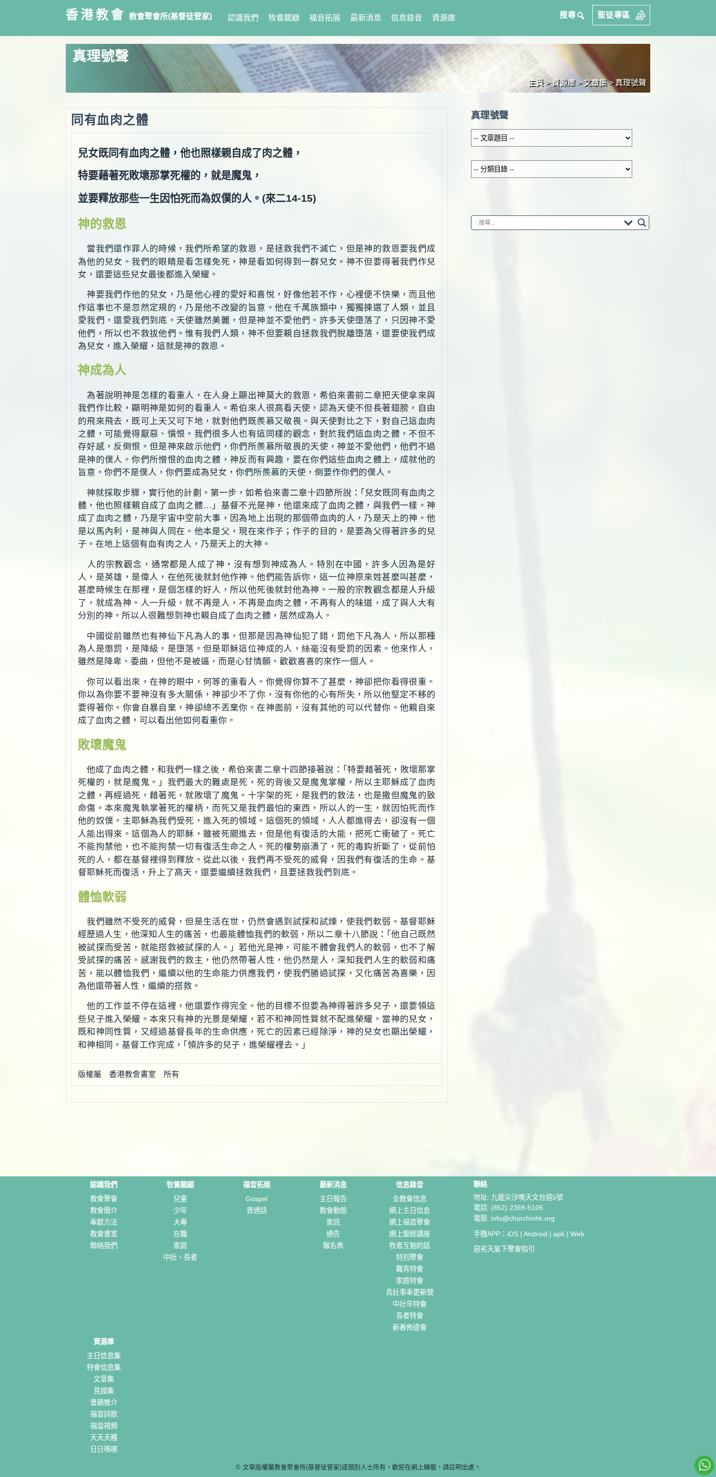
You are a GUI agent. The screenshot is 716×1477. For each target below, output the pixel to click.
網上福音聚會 (409, 1222)
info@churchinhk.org (523, 1218)
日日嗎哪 (103, 1449)
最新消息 (365, 18)
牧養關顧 (284, 18)
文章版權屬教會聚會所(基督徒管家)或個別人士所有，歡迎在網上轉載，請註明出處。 (362, 1467)
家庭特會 (409, 1281)
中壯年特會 (410, 1304)
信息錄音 (406, 18)
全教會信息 (410, 1199)
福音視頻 (103, 1426)
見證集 (104, 1391)
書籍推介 (103, 1402)
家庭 (180, 1245)
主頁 (536, 82)
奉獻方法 (103, 1222)
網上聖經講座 (409, 1234)
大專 (180, 1222)
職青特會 (409, 1269)
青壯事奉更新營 (409, 1292)
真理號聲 (630, 82)
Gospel (256, 1199)
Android (535, 1234)
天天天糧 (103, 1437)
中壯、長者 (180, 1257)
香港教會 (96, 14)
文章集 (104, 1379)
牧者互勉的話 (409, 1245)
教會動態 (333, 1210)
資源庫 (443, 18)
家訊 (333, 1222)
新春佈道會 (410, 1327)
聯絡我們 (103, 1245)
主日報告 (333, 1199)
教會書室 (103, 1234)
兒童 (180, 1199)
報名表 (333, 1245)
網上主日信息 (409, 1210)
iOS (512, 1234)
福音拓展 (324, 18)
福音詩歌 (103, 1414)
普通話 (256, 1210)
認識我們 (243, 18)
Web (577, 1234)
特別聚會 (409, 1257)
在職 (180, 1234)
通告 (333, 1234)
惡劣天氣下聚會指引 (504, 1249)
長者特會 (409, 1316)
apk (559, 1234)
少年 (180, 1210)
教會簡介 (103, 1210)
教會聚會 (103, 1199)
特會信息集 (104, 1367)
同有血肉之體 (110, 120)
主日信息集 (104, 1356)
